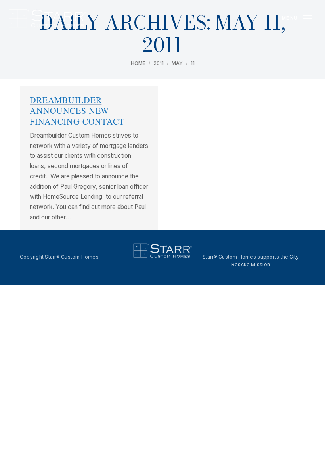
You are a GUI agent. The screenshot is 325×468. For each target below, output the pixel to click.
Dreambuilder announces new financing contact (77, 110)
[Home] (47, 18)
